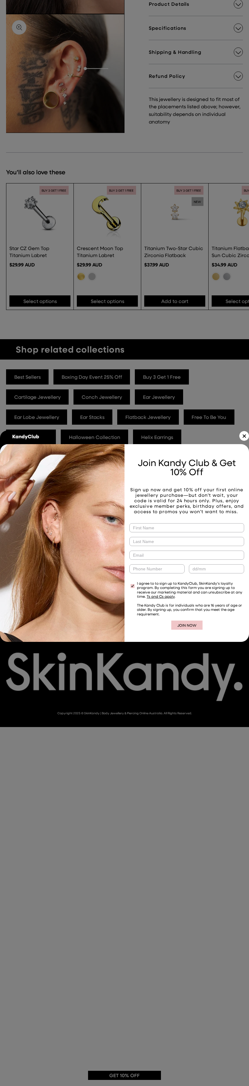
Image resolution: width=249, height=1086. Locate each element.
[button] (244, 436)
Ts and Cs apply (161, 596)
